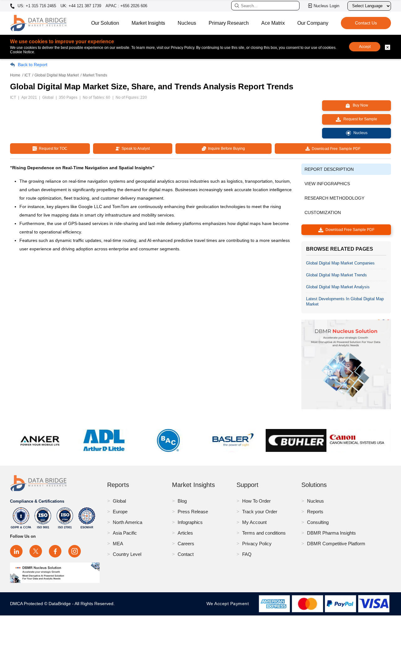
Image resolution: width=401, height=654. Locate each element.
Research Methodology (334, 198)
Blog (182, 501)
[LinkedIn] (16, 551)
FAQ (247, 554)
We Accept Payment (229, 603)
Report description (329, 169)
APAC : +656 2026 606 (126, 6)
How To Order (256, 501)
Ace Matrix (273, 23)
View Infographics (327, 183)
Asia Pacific (125, 533)
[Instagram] (74, 551)
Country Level (127, 554)
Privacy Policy (257, 543)
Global (119, 501)
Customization (323, 212)
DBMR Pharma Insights (331, 533)
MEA (118, 543)
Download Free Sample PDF (335, 148)
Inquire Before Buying (225, 148)
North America (127, 522)
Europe (120, 511)
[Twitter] (35, 551)
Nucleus (187, 23)
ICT (27, 75)
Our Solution (105, 23)
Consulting (318, 522)
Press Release (193, 511)
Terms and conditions (264, 533)
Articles (185, 533)
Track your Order (259, 511)
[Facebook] (55, 551)
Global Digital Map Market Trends (336, 275)
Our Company (312, 23)
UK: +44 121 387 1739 (80, 6)
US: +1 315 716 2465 (36, 6)
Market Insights (148, 23)
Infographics (190, 522)
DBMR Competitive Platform (336, 543)
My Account (254, 522)
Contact (186, 554)
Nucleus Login (326, 5)
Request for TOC (52, 148)
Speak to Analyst (135, 148)
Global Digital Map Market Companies (340, 263)
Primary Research (229, 23)
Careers (186, 543)
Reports (315, 511)
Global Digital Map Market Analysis (338, 287)
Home (15, 75)
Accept (365, 46)
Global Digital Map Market (56, 75)
